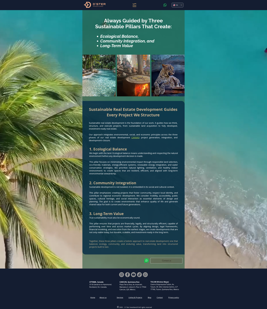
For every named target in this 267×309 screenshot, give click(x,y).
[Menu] (134, 5)
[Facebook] (127, 274)
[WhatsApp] (165, 5)
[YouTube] (133, 274)
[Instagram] (121, 274)
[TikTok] (139, 274)
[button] (166, 260)
